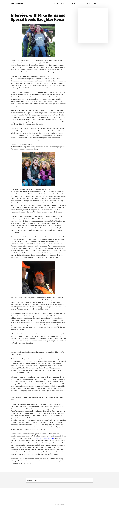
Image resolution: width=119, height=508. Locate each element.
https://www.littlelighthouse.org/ (43, 438)
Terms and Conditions (59, 504)
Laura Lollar (17, 3)
